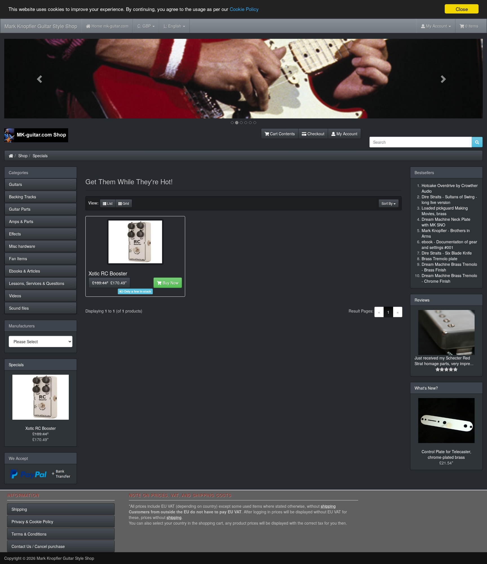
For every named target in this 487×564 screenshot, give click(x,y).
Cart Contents (282, 133)
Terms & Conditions (29, 534)
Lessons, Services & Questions (36, 283)
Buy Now (169, 283)
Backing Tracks (22, 196)
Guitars (15, 184)
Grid (125, 203)
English (173, 26)
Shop (23, 155)
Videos (15, 295)
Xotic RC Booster (40, 428)
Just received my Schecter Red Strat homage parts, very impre (442, 360)
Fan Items (18, 258)
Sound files (19, 308)
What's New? (426, 388)
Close (462, 8)
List (109, 203)
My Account (346, 133)
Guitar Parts (19, 209)
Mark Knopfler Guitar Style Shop (41, 26)
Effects (15, 234)
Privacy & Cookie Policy (32, 521)
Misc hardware (22, 246)
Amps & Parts (21, 221)
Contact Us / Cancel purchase (38, 546)
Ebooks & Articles (24, 271)
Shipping (19, 509)
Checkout (315, 133)
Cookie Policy (244, 9)
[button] (40, 78)
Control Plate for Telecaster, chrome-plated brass (446, 454)
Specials (40, 155)
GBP (145, 26)
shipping (328, 506)
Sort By (387, 203)
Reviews (422, 300)
